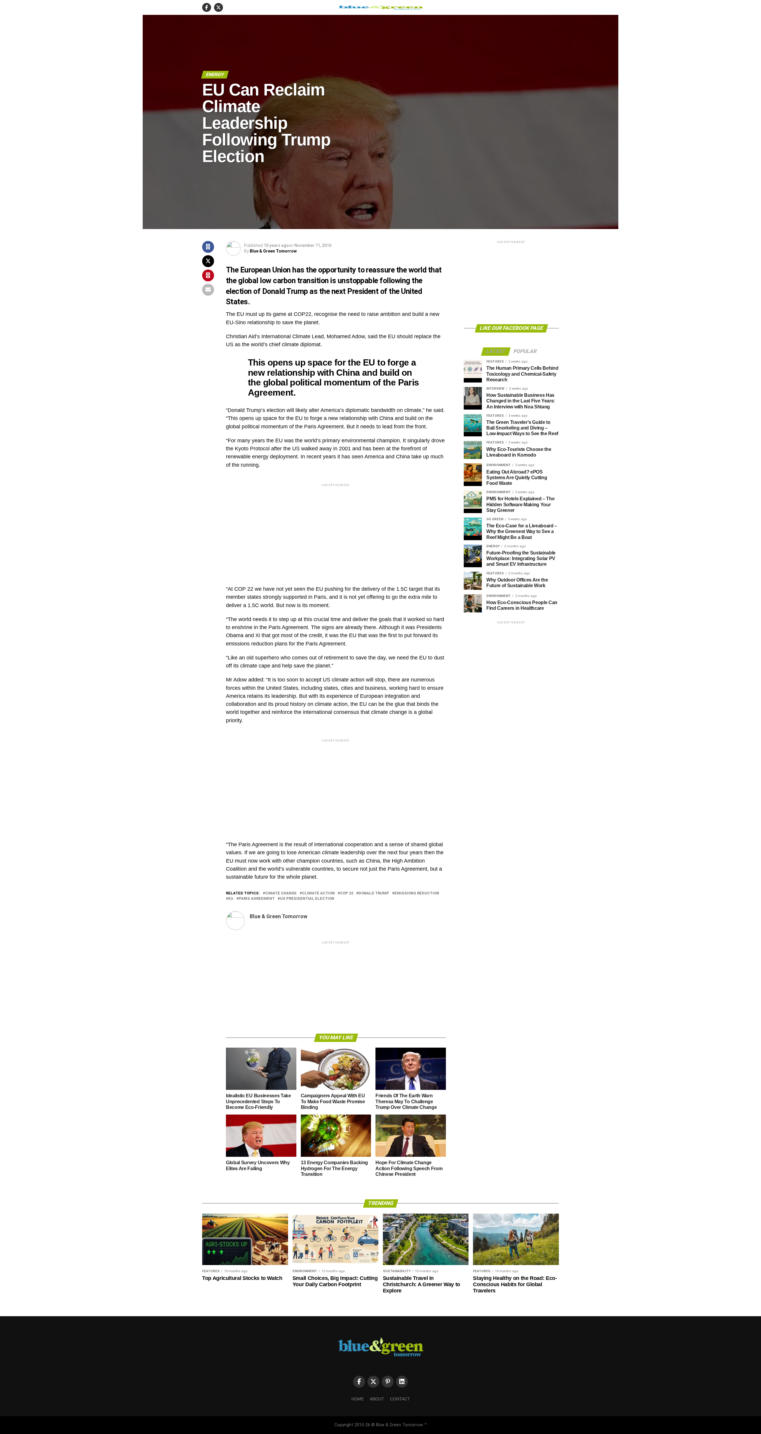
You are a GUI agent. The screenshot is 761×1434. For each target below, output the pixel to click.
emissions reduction (416, 893)
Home (357, 1399)
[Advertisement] (336, 529)
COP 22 (346, 893)
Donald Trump (374, 893)
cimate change (281, 893)
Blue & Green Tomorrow (273, 251)
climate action (318, 893)
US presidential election (307, 899)
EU (230, 899)
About (377, 1399)
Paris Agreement (257, 899)
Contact (400, 1399)
